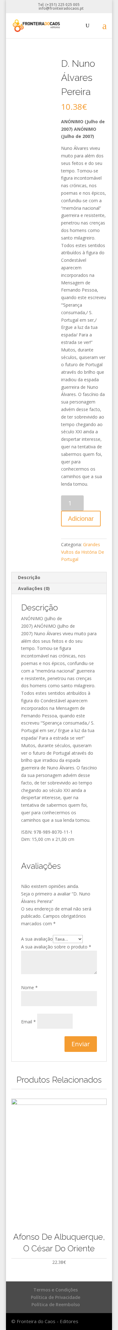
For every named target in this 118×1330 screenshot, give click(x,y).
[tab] (59, 577)
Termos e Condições (55, 1290)
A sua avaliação (37, 939)
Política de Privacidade (55, 1297)
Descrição (29, 577)
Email (28, 1022)
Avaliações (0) (34, 588)
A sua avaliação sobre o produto (56, 947)
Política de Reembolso (55, 1304)
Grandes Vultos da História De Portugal (82, 551)
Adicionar (81, 518)
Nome (29, 987)
